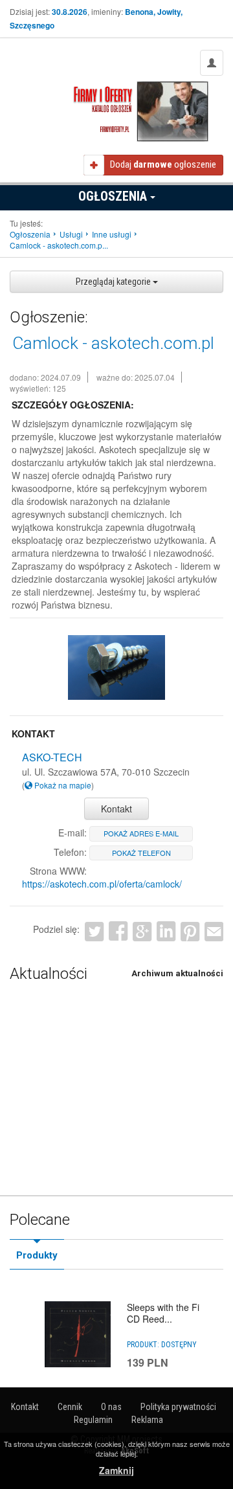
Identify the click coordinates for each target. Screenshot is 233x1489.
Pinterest (190, 931)
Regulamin (93, 1420)
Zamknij (116, 1470)
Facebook (118, 931)
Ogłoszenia (114, 196)
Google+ (142, 931)
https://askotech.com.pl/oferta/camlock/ (102, 883)
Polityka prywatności (178, 1407)
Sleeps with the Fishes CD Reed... (173, 1313)
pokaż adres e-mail (141, 833)
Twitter (94, 931)
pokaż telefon (141, 852)
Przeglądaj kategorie (114, 281)
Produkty (37, 1255)
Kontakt (116, 808)
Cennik (70, 1407)
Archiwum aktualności (177, 973)
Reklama (147, 1420)
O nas (111, 1407)
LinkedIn (166, 931)
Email (214, 931)
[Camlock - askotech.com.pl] (116, 667)
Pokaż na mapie (61, 784)
